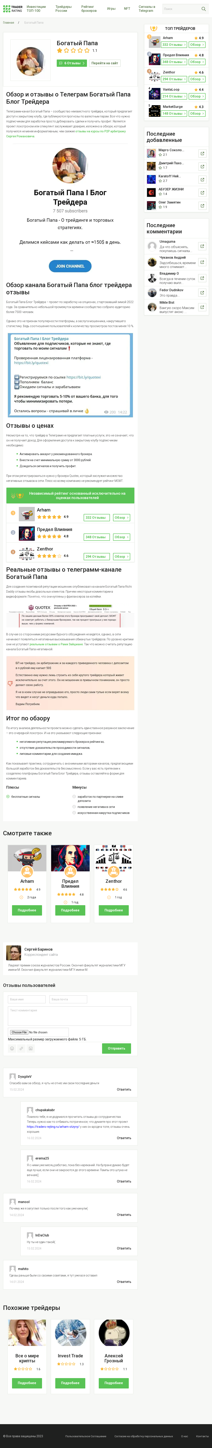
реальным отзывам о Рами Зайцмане (56, 644)
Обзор (120, 518)
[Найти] (204, 9)
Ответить (124, 1089)
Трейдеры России (63, 9)
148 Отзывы (173, 114)
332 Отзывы (173, 45)
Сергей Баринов (38, 949)
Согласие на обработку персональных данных (143, 1436)
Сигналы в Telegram (147, 9)
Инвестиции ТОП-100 (36, 9)
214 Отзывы (173, 96)
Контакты (202, 1436)
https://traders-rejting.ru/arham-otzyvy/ (53, 1126)
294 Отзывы (173, 79)
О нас (184, 1436)
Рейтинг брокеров (89, 9)
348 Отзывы (173, 62)
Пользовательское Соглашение (85, 1436)
